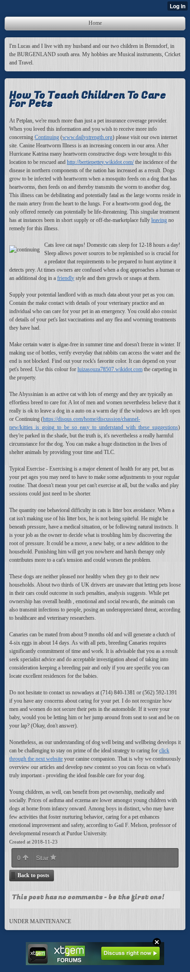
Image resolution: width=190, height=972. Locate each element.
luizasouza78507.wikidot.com (109, 369)
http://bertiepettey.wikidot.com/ (100, 162)
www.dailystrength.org (87, 137)
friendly (65, 278)
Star (43, 857)
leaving (159, 220)
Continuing (47, 137)
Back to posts (33, 875)
